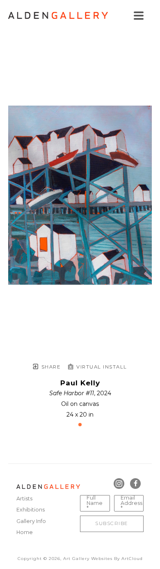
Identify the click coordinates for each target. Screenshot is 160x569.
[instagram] (119, 483)
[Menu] (139, 16)
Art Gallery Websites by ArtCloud (103, 558)
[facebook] (135, 483)
